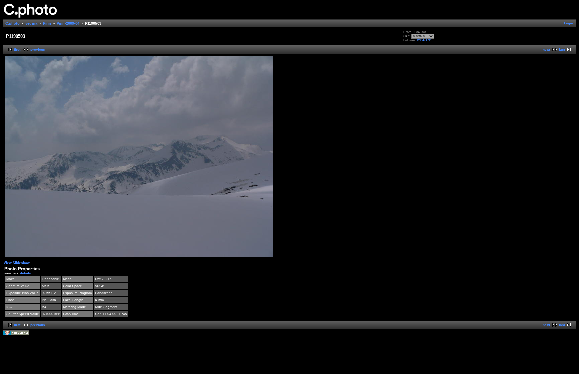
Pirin (47, 23)
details (25, 273)
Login (568, 23)
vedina (31, 23)
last (562, 49)
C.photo (12, 23)
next (546, 49)
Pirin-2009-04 (68, 23)
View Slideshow (17, 263)
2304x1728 (424, 40)
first (17, 49)
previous (37, 49)
